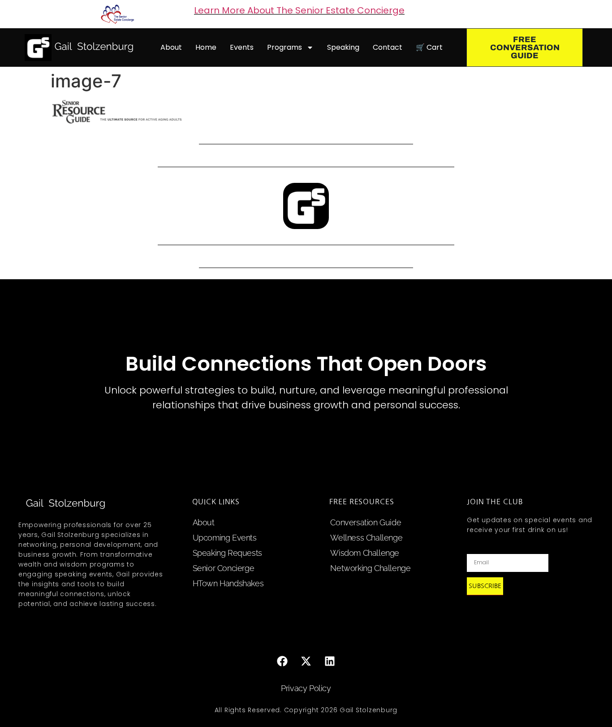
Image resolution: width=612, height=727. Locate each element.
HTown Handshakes (228, 583)
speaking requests (227, 553)
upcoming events (225, 537)
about (171, 47)
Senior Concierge (223, 568)
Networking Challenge (370, 568)
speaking (343, 47)
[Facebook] (282, 661)
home (205, 47)
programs (284, 47)
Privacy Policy (306, 688)
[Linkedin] (329, 661)
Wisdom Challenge (364, 553)
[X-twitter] (306, 661)
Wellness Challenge (366, 537)
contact (387, 47)
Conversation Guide (365, 522)
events (242, 47)
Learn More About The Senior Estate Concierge (299, 10)
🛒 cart (429, 47)
